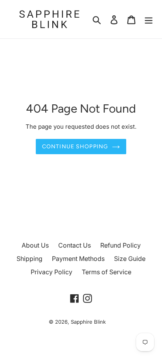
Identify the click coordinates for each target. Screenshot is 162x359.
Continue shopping (75, 146)
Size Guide (129, 258)
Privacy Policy (51, 272)
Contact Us (74, 245)
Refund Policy (120, 245)
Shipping (29, 258)
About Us (35, 245)
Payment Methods (78, 258)
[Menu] (148, 19)
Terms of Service (106, 272)
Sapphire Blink (88, 322)
